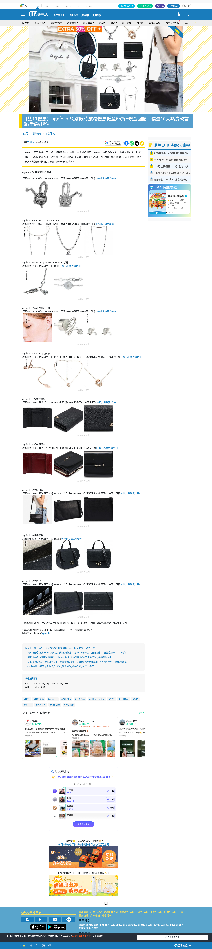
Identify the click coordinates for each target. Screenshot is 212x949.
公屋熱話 (73, 15)
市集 (92, 912)
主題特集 (189, 22)
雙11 (27, 699)
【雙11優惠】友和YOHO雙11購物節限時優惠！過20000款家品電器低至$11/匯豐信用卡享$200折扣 (76, 652)
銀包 (136, 699)
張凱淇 (30, 141)
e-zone (89, 6)
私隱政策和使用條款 (81, 936)
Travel (46, 6)
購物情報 (36, 133)
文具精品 (124, 699)
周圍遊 (140, 22)
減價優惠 (80, 699)
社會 (180, 912)
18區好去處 (155, 22)
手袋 (112, 699)
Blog (79, 6)
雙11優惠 (39, 699)
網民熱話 (83, 924)
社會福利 (106, 915)
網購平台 (41, 704)
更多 (140, 712)
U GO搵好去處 (127, 6)
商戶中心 (160, 6)
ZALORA (67, 699)
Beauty (68, 6)
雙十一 (28, 704)
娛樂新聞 (85, 15)
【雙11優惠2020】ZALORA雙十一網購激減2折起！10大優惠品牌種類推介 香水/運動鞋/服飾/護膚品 (76, 661)
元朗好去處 (142, 912)
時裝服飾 (69, 704)
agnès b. (46, 633)
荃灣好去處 (156, 912)
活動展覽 (83, 912)
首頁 (25, 133)
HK (37, 6)
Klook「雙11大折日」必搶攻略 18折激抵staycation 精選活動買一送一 (61, 648)
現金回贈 (55, 704)
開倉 (99, 912)
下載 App (175, 6)
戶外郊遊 (95, 915)
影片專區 (126, 22)
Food (57, 6)
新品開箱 (50, 133)
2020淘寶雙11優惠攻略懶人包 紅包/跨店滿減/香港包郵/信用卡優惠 (59, 666)
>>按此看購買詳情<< (105, 178)
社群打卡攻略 (146, 6)
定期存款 (96, 15)
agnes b (53, 699)
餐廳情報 (83, 915)
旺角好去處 (170, 912)
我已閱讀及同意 (172, 937)
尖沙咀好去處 (110, 912)
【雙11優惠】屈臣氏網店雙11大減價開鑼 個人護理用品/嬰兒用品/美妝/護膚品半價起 (68, 657)
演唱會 (25, 22)
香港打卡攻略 (173, 22)
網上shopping (97, 699)
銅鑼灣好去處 (127, 912)
